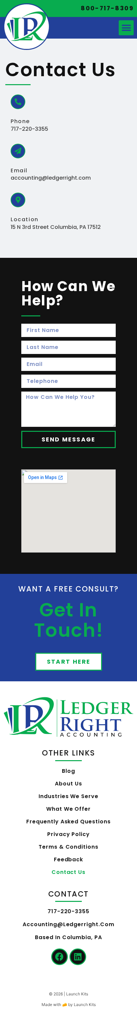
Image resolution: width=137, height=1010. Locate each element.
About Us (68, 783)
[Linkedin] (77, 956)
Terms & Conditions (68, 847)
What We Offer (68, 809)
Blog (68, 771)
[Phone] (18, 101)
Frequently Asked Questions (68, 821)
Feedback (68, 859)
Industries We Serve (68, 796)
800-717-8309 (107, 8)
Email (19, 170)
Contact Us (69, 872)
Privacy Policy (68, 834)
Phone (20, 121)
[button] (126, 27)
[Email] (18, 151)
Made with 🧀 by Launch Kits (69, 1004)
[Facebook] (59, 956)
